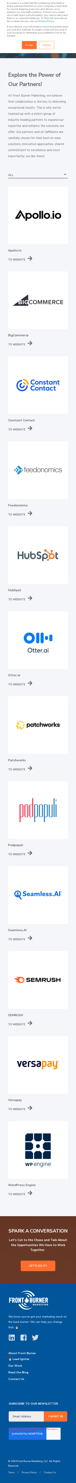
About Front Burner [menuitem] (22, 1353)
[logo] (28, 1300)
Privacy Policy (46, 21)
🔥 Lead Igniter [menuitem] (19, 1359)
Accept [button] (29, 45)
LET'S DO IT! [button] (38, 1266)
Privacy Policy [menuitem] (29, 1472)
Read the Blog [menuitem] (18, 1372)
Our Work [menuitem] (15, 1366)
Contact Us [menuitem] (16, 1379)
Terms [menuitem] (11, 1472)
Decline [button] (47, 45)
